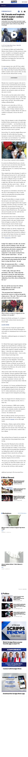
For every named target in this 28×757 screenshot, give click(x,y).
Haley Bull (18, 45)
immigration (8, 237)
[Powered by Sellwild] (24, 589)
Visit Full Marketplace (22, 513)
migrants (12, 419)
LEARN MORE (5, 324)
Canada (5, 68)
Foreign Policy (7, 11)
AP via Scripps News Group (9, 45)
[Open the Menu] (2, 2)
